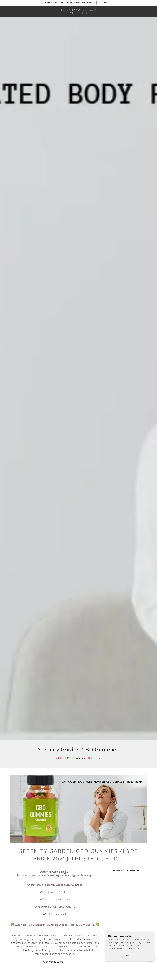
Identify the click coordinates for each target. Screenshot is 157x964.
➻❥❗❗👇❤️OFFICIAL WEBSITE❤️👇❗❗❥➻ (78, 758)
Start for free (104, 3)
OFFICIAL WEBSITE (126, 870)
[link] (78, 13)
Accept (129, 955)
